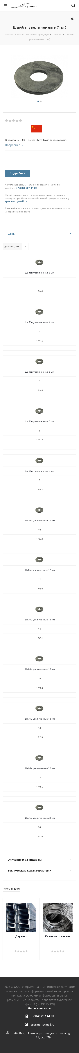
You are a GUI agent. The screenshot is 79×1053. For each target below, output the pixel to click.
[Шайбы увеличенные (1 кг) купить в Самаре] (39, 77)
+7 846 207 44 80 (42, 1016)
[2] (10, 120)
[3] (13, 120)
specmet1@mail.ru (16, 201)
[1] (6, 120)
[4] (17, 120)
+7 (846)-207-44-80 (26, 187)
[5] (20, 120)
